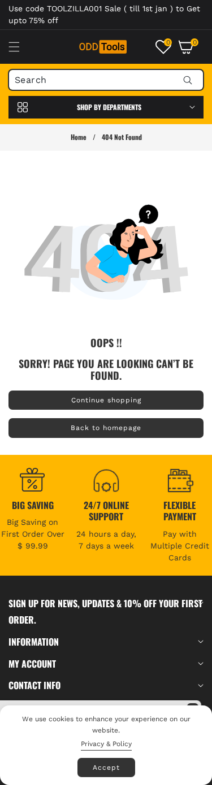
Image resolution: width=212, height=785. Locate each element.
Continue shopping (106, 400)
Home (78, 137)
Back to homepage (106, 428)
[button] (20, 46)
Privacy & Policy (106, 744)
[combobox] (106, 80)
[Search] (187, 80)
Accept (106, 767)
